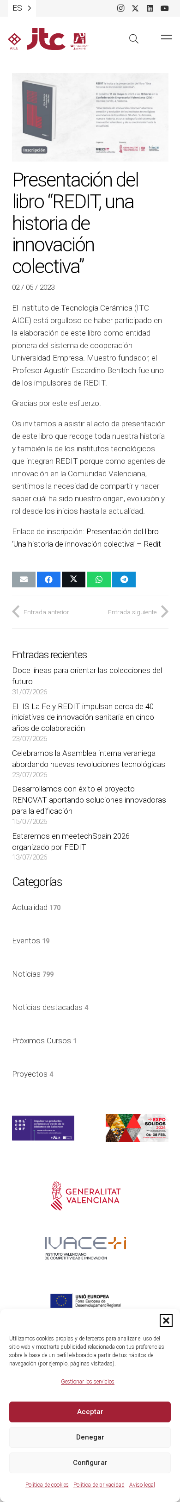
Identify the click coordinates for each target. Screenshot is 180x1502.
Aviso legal (142, 1485)
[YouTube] (164, 8)
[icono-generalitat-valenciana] (85, 1196)
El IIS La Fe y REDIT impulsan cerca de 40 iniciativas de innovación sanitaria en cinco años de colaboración (83, 717)
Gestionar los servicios (87, 1381)
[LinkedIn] (150, 8)
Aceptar (90, 1412)
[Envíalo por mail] (24, 579)
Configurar (90, 1462)
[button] (166, 1320)
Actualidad (36, 907)
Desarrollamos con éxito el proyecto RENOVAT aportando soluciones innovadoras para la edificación (89, 800)
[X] (135, 8)
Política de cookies (47, 1485)
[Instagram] (120, 8)
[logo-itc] (48, 39)
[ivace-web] (85, 1248)
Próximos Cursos (44, 1040)
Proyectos (32, 1073)
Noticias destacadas (50, 1007)
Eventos (30, 940)
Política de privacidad (99, 1485)
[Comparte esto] (48, 579)
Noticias (33, 973)
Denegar (90, 1437)
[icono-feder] (85, 1300)
